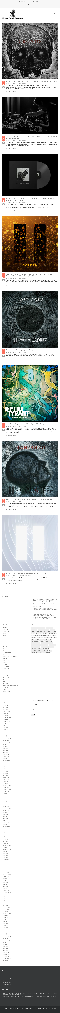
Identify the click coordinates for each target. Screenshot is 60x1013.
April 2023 (5, 775)
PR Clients (5, 980)
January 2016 (6, 909)
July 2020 (5, 836)
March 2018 (6, 869)
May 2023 (5, 773)
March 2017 (6, 888)
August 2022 (6, 791)
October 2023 (6, 764)
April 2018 (5, 867)
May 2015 (5, 925)
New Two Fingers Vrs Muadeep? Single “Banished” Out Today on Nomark (29, 499)
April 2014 (5, 950)
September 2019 (7, 849)
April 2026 (5, 707)
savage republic (35, 645)
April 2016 (5, 905)
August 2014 (6, 942)
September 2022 (7, 789)
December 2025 (7, 715)
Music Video (48, 639)
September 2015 (7, 917)
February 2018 (6, 871)
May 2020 (5, 839)
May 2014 (5, 948)
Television (5, 681)
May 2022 (5, 797)
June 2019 (5, 853)
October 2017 (6, 876)
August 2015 (6, 919)
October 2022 (6, 787)
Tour (50, 650)
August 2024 (6, 744)
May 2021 (5, 816)
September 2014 (7, 940)
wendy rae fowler (46, 652)
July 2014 (5, 944)
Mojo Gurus (6, 660)
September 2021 (7, 808)
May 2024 (5, 750)
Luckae (35, 1008)
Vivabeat (5, 689)
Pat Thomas (6, 666)
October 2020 (6, 830)
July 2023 (5, 770)
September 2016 (7, 896)
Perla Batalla (6, 668)
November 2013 (7, 958)
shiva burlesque (44, 645)
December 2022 (7, 783)
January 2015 (6, 933)
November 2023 (7, 762)
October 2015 (6, 915)
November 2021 (7, 805)
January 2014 (6, 954)
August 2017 (6, 880)
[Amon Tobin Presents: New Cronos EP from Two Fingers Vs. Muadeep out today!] (30, 51)
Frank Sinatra (6, 646)
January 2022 (6, 801)
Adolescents (6, 627)
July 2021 (5, 812)
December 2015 (7, 911)
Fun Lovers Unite (52, 633)
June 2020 (5, 838)
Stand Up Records (36, 646)
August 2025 (6, 723)
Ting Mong (45, 650)
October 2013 (6, 960)
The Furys (5, 683)
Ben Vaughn (6, 631)
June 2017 (5, 882)
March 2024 (6, 754)
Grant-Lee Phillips (36, 635)
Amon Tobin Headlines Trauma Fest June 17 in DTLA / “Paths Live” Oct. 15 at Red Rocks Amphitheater (31, 137)
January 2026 (6, 713)
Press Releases (22, 83)
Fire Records (35, 633)
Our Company (6, 977)
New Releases (35, 641)
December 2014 (7, 935)
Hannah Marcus (7, 652)
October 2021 (6, 806)
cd (38, 629)
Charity (5, 633)
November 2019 (7, 845)
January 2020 (6, 843)
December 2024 (7, 737)
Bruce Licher (49, 628)
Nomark (41, 641)
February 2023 (6, 779)
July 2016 (5, 900)
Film (4, 645)
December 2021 (7, 803)
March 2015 (6, 929)
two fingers (34, 652)
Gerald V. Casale (7, 650)
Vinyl (40, 652)
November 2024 (7, 738)
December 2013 (7, 956)
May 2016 (5, 904)
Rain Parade (6, 674)
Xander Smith (6, 691)
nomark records (48, 641)
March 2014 (6, 952)
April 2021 (5, 818)
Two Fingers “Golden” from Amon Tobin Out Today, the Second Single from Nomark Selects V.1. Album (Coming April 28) (29, 275)
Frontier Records (43, 633)
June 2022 (5, 795)
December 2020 (7, 826)
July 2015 (5, 921)
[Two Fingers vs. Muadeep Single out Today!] (30, 319)
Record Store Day (36, 643)
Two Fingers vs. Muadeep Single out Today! (19, 350)
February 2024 (6, 756)
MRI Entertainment (36, 639)
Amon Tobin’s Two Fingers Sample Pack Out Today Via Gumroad (26, 573)
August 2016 (6, 898)
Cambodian (34, 629)
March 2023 (6, 777)
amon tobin (42, 628)
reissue (43, 643)
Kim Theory (6, 658)
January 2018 (6, 872)
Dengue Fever (6, 637)
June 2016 (5, 902)
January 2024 (6, 758)
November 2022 (7, 785)
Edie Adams (6, 639)
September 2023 (7, 766)
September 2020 (7, 832)
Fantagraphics (6, 643)
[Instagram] (31, 4)
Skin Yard (5, 676)
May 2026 (5, 706)
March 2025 (6, 733)
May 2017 (5, 884)
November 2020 (7, 828)
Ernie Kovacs (6, 641)
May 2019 (5, 855)
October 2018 (6, 861)
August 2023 (6, 768)
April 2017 (5, 886)
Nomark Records (23, 575)
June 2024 (5, 748)
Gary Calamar (6, 648)
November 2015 (7, 913)
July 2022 (5, 793)
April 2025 (5, 731)
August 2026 (6, 700)
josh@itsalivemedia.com (25, 1)
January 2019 (6, 859)
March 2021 (6, 820)
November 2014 (7, 937)
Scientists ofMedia (52, 1008)
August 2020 (6, 834)
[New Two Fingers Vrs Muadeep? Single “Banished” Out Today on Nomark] (30, 469)
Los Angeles (40, 637)
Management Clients (8, 978)
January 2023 (6, 781)
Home (4, 975)
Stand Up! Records (7, 678)
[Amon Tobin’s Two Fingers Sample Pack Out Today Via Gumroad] (30, 543)
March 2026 (6, 709)
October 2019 (6, 847)
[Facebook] (25, 4)
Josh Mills (10, 83)
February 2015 (6, 931)
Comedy (5, 635)
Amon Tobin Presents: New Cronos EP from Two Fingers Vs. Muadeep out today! (31, 81)
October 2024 (6, 740)
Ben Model (5, 629)
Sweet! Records (45, 648)
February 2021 (6, 822)
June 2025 (5, 727)
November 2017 (7, 874)
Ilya (4, 654)
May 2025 (5, 729)
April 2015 (5, 927)
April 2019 (5, 857)
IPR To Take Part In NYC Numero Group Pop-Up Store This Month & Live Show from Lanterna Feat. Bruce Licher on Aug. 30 (44, 605)
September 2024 (7, 742)
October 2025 (6, 719)
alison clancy (35, 628)
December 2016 (7, 892)
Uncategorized (6, 687)
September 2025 (7, 721)
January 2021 (6, 824)
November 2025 (7, 717)
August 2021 (6, 810)
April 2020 (5, 841)
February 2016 (6, 907)
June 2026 (5, 704)
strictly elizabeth (36, 648)
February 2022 (6, 799)
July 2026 (5, 702)
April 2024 (5, 752)
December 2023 (7, 760)
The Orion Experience (36, 650)
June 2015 (5, 923)
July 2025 (5, 725)
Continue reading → (11, 91)
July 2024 (5, 746)
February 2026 (6, 711)
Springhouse (52, 645)
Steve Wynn (6, 679)
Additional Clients (7, 982)
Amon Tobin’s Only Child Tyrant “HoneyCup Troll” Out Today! (25, 424)
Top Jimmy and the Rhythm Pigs (10, 685)
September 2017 (7, 878)
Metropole (46, 637)
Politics (4, 670)
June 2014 (5, 946)
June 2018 (5, 863)
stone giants (51, 646)
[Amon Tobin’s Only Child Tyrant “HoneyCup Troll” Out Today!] (30, 393)
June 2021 (5, 814)
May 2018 (5, 865)
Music (15, 83)
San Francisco (49, 643)
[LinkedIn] (35, 4)
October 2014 (6, 938)
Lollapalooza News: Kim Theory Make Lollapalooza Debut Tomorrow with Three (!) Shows (45, 618)
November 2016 (7, 894)
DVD (44, 631)
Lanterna (34, 637)
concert (52, 629)
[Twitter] (28, 4)
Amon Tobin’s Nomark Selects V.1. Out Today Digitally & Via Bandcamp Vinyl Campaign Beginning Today (30, 199)
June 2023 (5, 771)
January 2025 (6, 735)
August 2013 (6, 962)
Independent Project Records (10, 656)
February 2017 (6, 890)
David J (33, 631)
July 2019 (5, 851)
